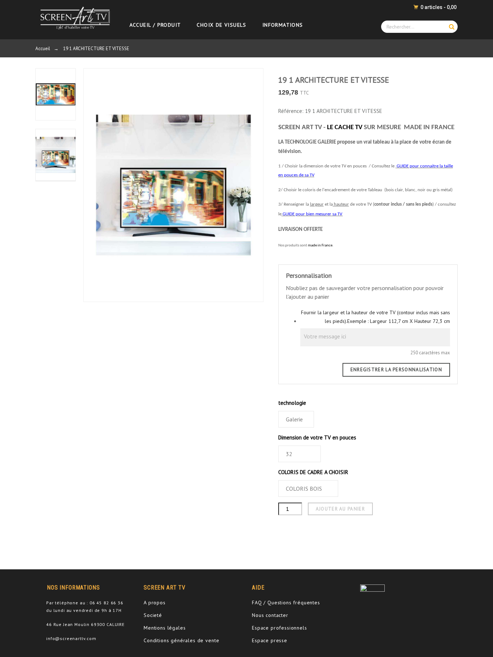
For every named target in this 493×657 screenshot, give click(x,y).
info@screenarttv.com (71, 638)
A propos (155, 602)
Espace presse (269, 640)
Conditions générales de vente (181, 640)
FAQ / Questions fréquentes (286, 602)
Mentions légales (165, 628)
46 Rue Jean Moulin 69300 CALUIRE (85, 624)
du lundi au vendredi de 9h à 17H (84, 610)
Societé (153, 615)
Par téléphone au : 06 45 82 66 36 (84, 602)
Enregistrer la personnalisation (396, 370)
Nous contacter (270, 615)
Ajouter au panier (340, 509)
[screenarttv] (73, 17)
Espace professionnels (279, 628)
